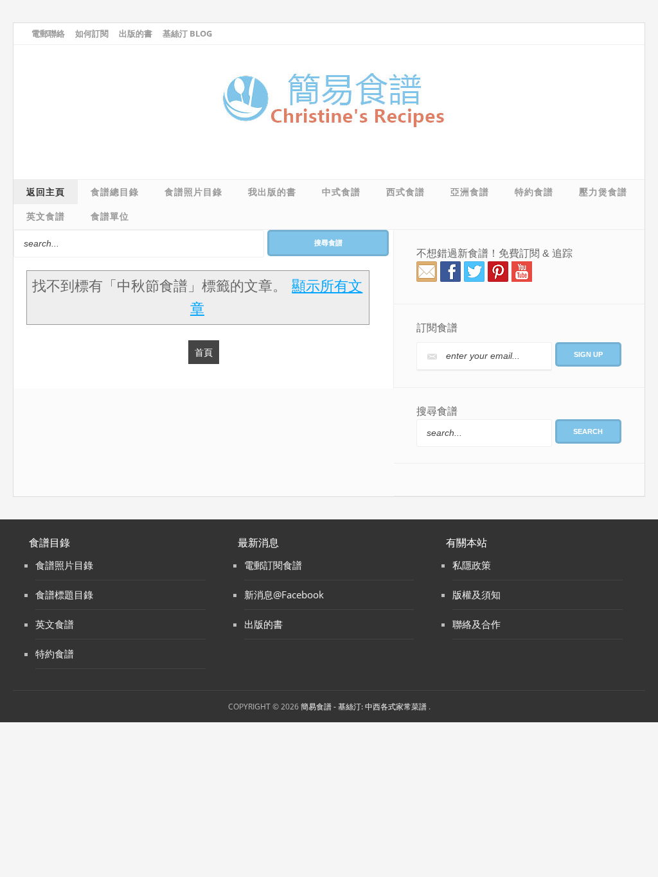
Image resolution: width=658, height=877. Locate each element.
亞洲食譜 (469, 192)
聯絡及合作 (476, 624)
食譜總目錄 (115, 192)
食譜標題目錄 (64, 594)
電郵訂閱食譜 (273, 565)
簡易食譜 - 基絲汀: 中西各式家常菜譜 (365, 706)
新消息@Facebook (284, 594)
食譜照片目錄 (193, 192)
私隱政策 (471, 565)
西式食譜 (405, 192)
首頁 (204, 352)
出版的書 (135, 33)
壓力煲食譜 (603, 192)
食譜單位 (110, 216)
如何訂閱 (92, 33)
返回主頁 (45, 192)
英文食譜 (45, 216)
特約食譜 (534, 192)
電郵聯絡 (48, 33)
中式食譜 (341, 192)
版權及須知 (476, 594)
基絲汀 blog (187, 33)
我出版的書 (272, 192)
